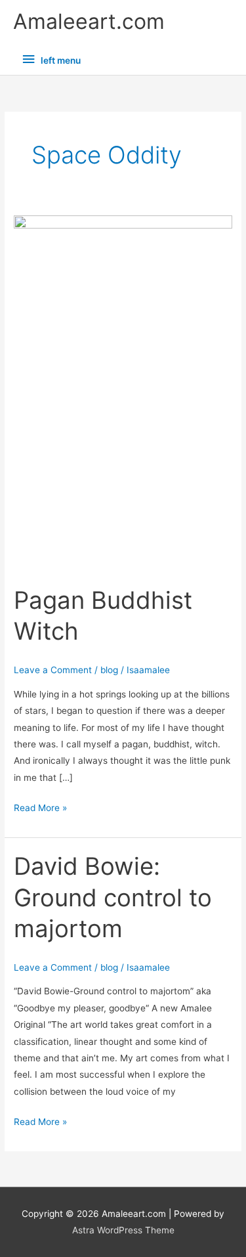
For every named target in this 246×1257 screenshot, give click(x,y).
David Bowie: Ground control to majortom (113, 897)
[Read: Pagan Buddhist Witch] (123, 392)
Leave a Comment (53, 670)
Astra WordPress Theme (123, 1230)
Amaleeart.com (89, 21)
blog (109, 670)
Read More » (40, 806)
